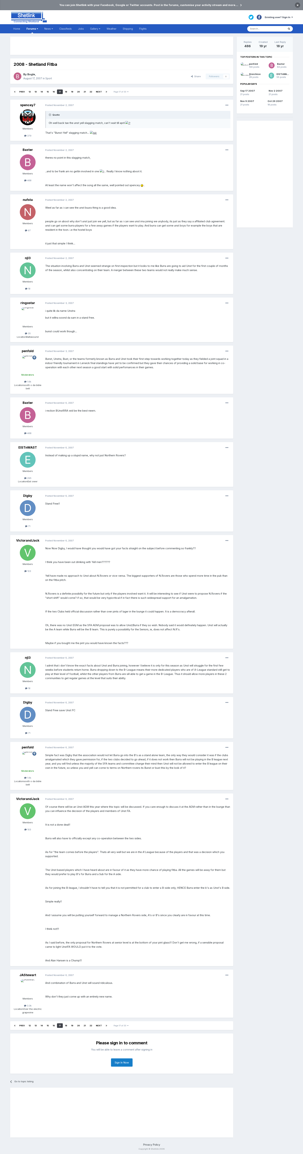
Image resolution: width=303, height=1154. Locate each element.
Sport (48, 78)
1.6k (28, 381)
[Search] (289, 29)
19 (72, 92)
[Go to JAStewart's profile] (28, 987)
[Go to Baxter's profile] (28, 162)
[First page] (14, 91)
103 (29, 571)
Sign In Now (122, 1062)
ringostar (28, 303)
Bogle (31, 74)
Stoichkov (255, 74)
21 (85, 92)
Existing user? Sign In (278, 17)
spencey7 (27, 105)
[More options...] (226, 105)
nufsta (28, 200)
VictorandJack (27, 540)
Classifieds (65, 28)
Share (197, 76)
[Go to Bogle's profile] (17, 76)
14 (42, 92)
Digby (27, 496)
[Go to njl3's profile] (28, 270)
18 (66, 92)
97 (29, 230)
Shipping (128, 28)
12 (30, 92)
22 (91, 92)
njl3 (28, 258)
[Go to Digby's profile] (28, 508)
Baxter (28, 150)
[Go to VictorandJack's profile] (28, 553)
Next (99, 92)
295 (28, 478)
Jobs (81, 28)
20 (78, 92)
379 (28, 135)
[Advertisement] (122, 46)
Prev (22, 92)
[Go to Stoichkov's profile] (244, 76)
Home (16, 28)
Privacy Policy (151, 1144)
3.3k (29, 1005)
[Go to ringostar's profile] (28, 315)
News (48, 28)
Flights (143, 28)
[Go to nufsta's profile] (28, 212)
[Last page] (106, 91)
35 (29, 333)
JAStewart (27, 975)
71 (28, 526)
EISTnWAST (27, 447)
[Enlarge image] (127, 123)
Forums (31, 28)
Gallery (94, 28)
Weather (111, 28)
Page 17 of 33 (120, 92)
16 (54, 92)
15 (48, 92)
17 (60, 92)
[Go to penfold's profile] (28, 363)
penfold (28, 351)
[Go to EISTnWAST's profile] (28, 460)
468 (28, 180)
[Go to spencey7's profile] (28, 117)
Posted (59, 105)
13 (36, 92)
